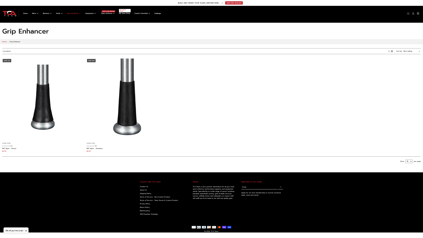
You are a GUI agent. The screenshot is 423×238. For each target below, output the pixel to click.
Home (4, 42)
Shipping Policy (145, 193)
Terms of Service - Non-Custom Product (155, 197)
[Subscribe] (280, 187)
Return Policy (145, 207)
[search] (408, 13)
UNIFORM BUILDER (234, 3)
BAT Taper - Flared (9, 148)
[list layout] (389, 51)
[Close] (26, 230)
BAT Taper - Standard (94, 148)
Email (244, 187)
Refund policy (145, 211)
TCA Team (214, 231)
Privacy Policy (145, 204)
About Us (143, 190)
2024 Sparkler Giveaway (149, 214)
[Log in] (413, 13)
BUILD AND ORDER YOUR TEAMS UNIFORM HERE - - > (200, 3)
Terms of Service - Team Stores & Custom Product (159, 200)
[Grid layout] (392, 51)
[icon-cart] (418, 13)
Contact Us (144, 187)
